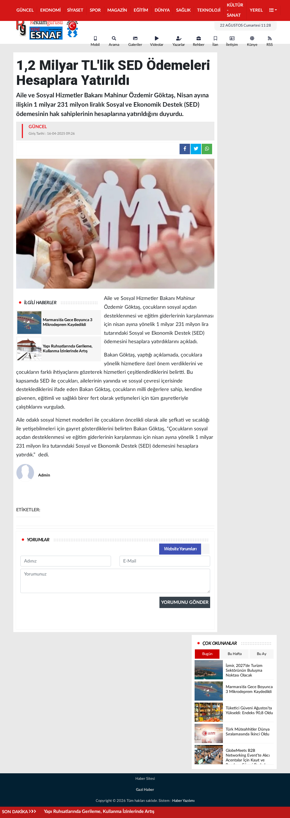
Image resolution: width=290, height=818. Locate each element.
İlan (215, 45)
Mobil (95, 45)
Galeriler (135, 45)
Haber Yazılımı (183, 801)
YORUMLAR (38, 540)
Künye (252, 45)
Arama (114, 45)
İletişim (232, 45)
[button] (273, 11)
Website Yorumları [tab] (180, 549)
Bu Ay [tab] (261, 654)
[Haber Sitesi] (45, 27)
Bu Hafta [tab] (235, 654)
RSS (269, 45)
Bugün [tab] (207, 654)
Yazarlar (178, 45)
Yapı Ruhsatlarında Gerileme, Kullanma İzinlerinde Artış (99, 811)
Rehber (198, 45)
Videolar (156, 45)
